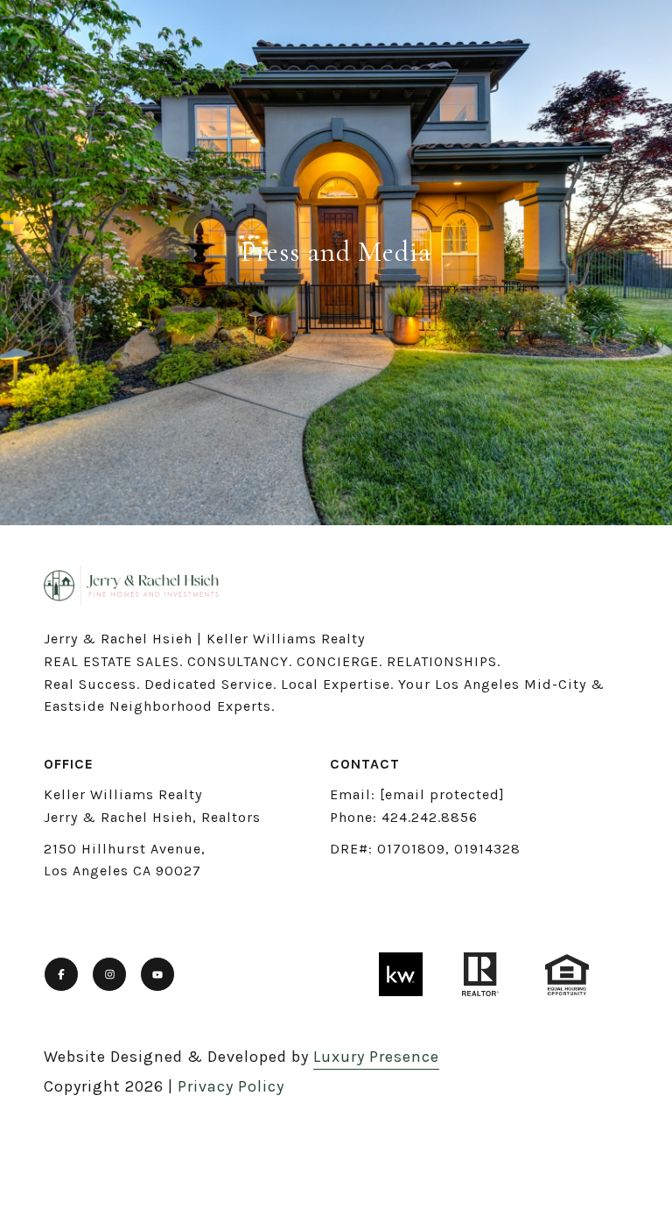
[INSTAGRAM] (109, 974)
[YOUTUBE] (157, 974)
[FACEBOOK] (61, 974)
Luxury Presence (376, 1056)
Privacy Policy (231, 1086)
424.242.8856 (430, 817)
